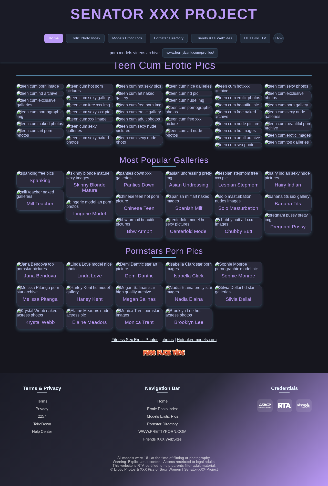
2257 (42, 416)
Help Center (42, 431)
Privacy (42, 409)
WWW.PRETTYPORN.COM (162, 431)
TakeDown (42, 424)
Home (54, 38)
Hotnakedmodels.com (197, 340)
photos (167, 340)
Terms (42, 401)
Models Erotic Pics (127, 38)
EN (277, 38)
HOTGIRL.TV (255, 38)
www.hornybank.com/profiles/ (190, 52)
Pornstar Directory (168, 38)
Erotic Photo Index (85, 38)
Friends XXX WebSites (214, 38)
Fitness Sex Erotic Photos (134, 340)
